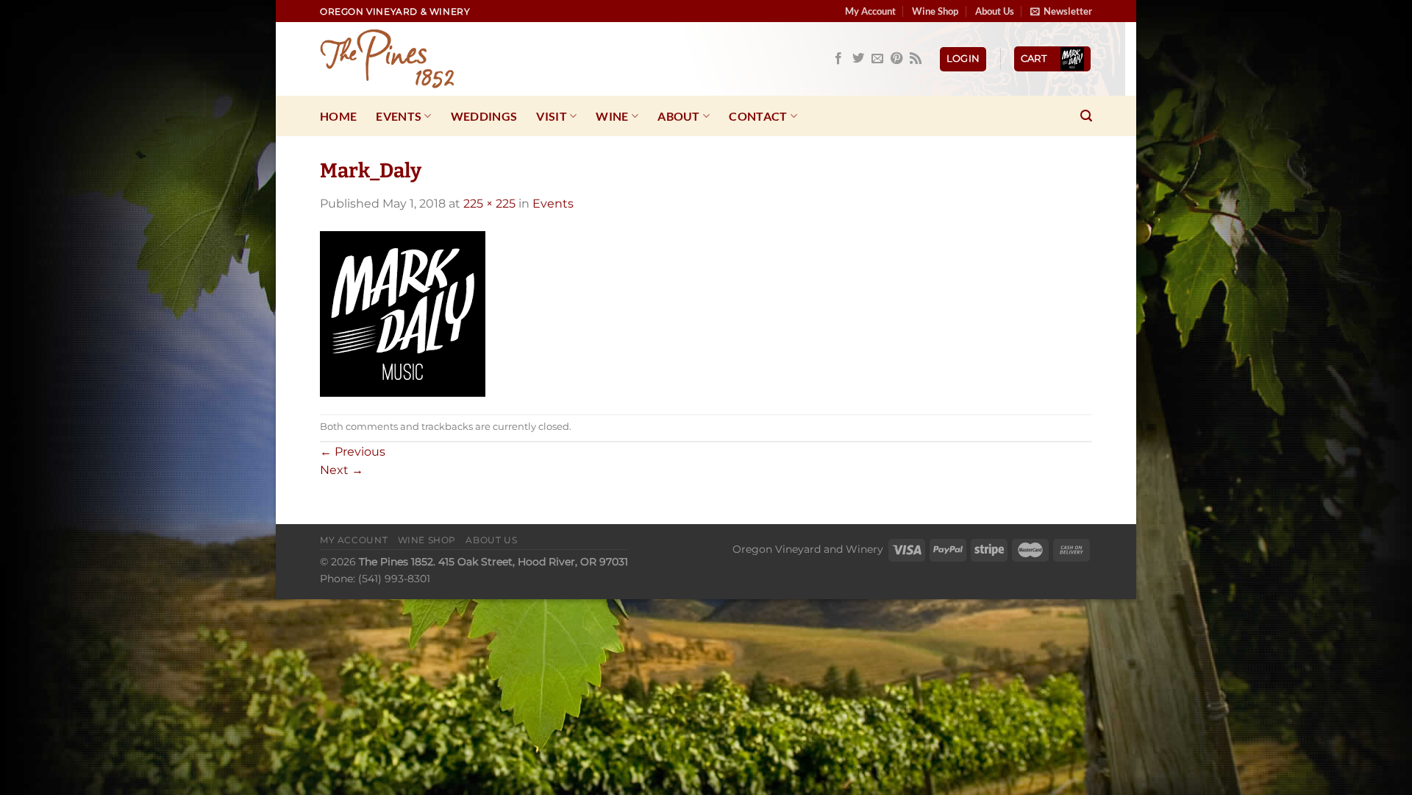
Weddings (484, 116)
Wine (612, 116)
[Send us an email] (877, 59)
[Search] (1086, 116)
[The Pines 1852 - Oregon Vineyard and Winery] (393, 59)
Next (341, 470)
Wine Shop (935, 11)
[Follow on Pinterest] (896, 59)
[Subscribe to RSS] (915, 59)
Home (338, 116)
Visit (551, 116)
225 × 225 (489, 204)
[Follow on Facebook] (838, 59)
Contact (758, 116)
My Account (870, 11)
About (678, 116)
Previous (352, 452)
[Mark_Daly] (402, 313)
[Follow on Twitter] (858, 59)
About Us (994, 11)
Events (398, 116)
